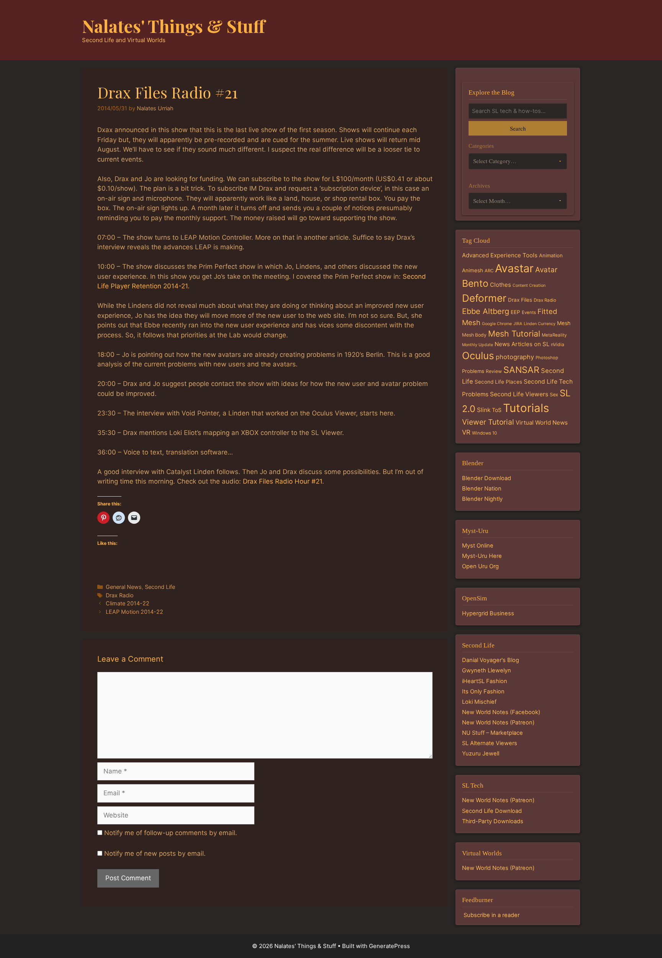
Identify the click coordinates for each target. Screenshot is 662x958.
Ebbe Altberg (485, 311)
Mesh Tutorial (514, 333)
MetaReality (554, 335)
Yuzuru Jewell (480, 753)
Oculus (478, 355)
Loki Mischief (479, 701)
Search (518, 128)
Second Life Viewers (519, 394)
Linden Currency (539, 323)
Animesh (472, 270)
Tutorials (526, 408)
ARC (489, 270)
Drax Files (520, 300)
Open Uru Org (480, 566)
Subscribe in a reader (491, 915)
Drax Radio (120, 595)
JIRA (517, 323)
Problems (473, 371)
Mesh (563, 323)
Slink (483, 410)
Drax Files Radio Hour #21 (282, 481)
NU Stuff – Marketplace (492, 732)
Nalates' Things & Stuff (173, 25)
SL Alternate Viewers (489, 743)
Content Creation (529, 285)
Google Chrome (497, 323)
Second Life (160, 587)
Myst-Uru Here (482, 556)
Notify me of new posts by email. (155, 853)
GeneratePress (389, 946)
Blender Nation (481, 488)
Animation (551, 255)
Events (529, 312)
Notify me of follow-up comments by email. (170, 833)
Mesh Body (474, 335)
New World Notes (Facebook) (501, 712)
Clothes (500, 284)
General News (124, 587)
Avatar (546, 269)
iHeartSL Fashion (484, 681)
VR (466, 432)
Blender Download (486, 478)
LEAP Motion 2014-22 (134, 611)
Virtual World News (542, 422)
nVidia (557, 344)
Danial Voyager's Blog (490, 660)
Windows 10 (484, 433)
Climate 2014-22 (127, 603)
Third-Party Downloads (492, 821)
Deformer (484, 298)
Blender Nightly (482, 498)
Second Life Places (498, 382)
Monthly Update (477, 344)
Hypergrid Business (488, 613)
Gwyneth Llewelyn (486, 670)
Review (494, 371)
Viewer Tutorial (488, 422)
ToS (496, 410)
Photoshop (547, 357)
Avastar (514, 268)
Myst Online (477, 545)
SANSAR (521, 370)
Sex (554, 394)
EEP (515, 312)
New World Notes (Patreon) (498, 722)
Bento (475, 283)
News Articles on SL (522, 344)
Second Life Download (492, 811)
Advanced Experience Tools (499, 255)
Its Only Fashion (483, 691)
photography (515, 357)
